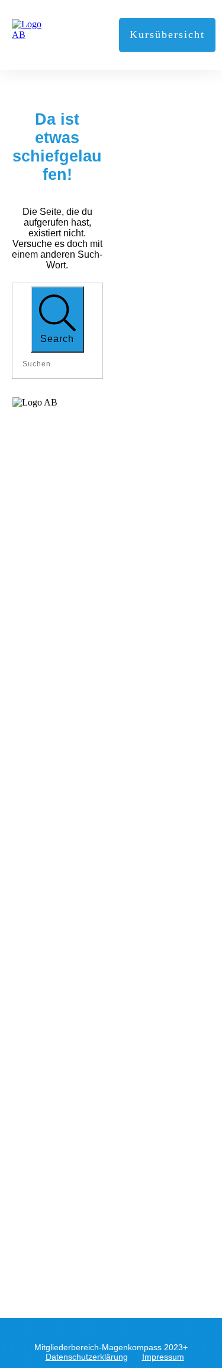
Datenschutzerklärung (87, 1356)
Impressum (163, 1356)
